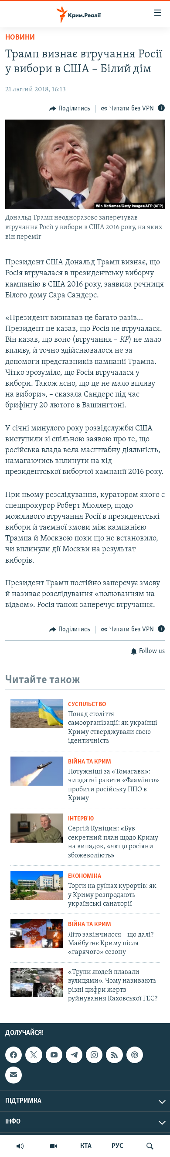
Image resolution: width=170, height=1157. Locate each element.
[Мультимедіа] (54, 1146)
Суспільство (87, 704)
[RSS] (114, 1055)
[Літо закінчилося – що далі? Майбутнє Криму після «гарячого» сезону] (36, 933)
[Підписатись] (13, 1075)
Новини (20, 38)
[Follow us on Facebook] (13, 1055)
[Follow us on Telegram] (74, 1055)
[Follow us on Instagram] (94, 1055)
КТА (86, 1146)
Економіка (84, 876)
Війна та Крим (89, 762)
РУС (117, 1146)
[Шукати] (150, 1146)
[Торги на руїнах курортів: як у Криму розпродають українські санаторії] (36, 885)
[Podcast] (134, 1055)
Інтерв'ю (81, 819)
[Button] (69, 108)
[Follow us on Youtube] (54, 1055)
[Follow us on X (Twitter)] (33, 1055)
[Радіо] (20, 1146)
